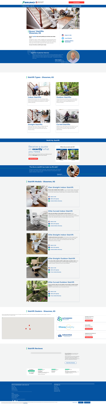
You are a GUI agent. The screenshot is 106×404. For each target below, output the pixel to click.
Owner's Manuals (15, 396)
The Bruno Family (15, 394)
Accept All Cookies (87, 402)
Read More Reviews (70, 362)
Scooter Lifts (14, 387)
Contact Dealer (89, 320)
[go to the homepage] (28, 2)
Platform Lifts (14, 388)
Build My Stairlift (33, 158)
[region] (53, 402)
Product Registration (15, 395)
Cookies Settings (75, 402)
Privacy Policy (14, 397)
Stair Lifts (13, 386)
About (13, 393)
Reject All (80, 402)
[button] (26, 329)
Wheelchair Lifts (57, 391)
